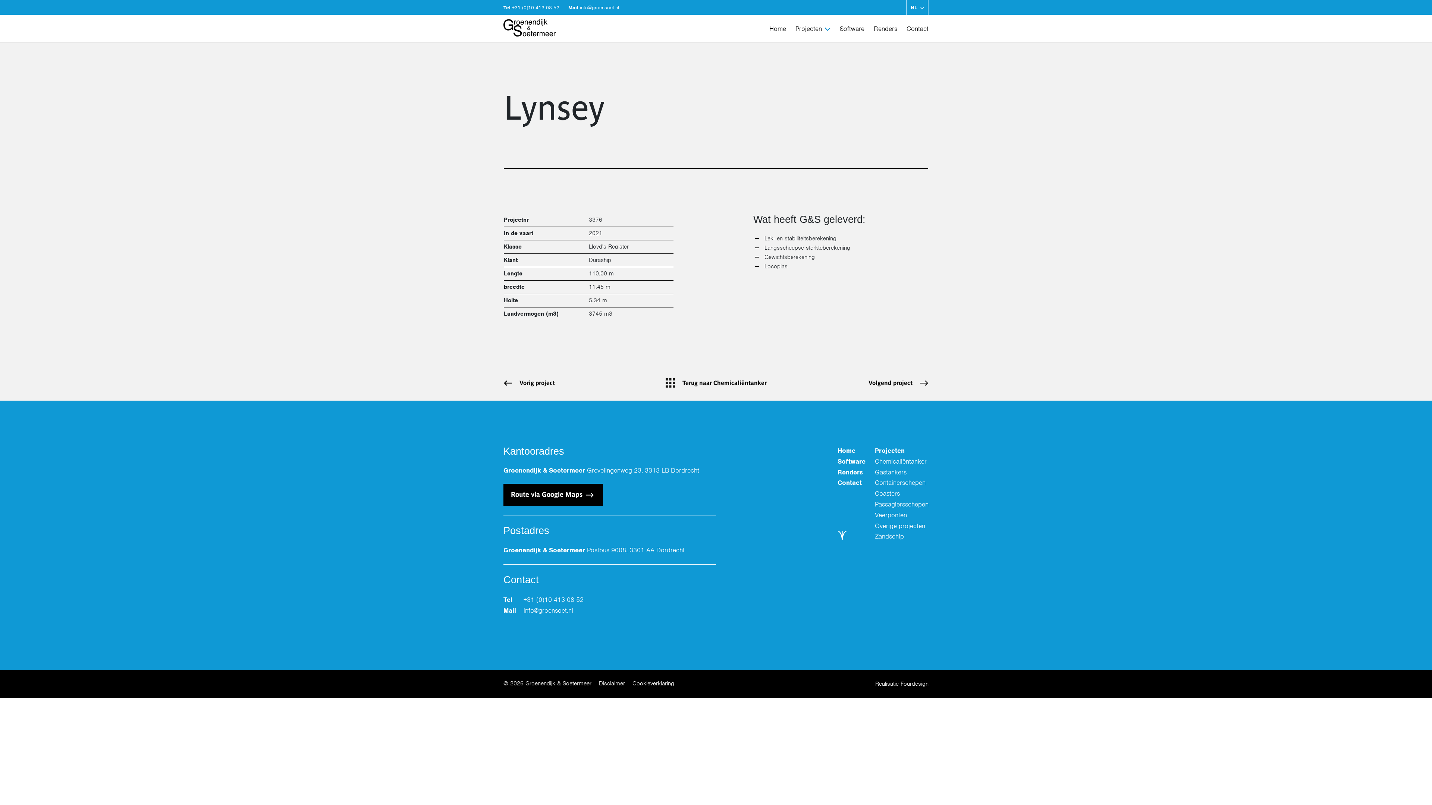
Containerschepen (900, 483)
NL (914, 7)
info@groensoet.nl (599, 7)
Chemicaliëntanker (901, 461)
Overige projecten (900, 526)
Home (777, 29)
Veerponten (891, 515)
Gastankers (891, 472)
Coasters (887, 493)
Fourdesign (915, 684)
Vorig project (537, 382)
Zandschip (889, 536)
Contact (918, 29)
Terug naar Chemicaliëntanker (724, 382)
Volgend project (891, 382)
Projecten (808, 29)
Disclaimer (612, 683)
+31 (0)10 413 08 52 (536, 7)
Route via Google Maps (547, 494)
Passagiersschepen (902, 504)
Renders (885, 29)
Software (852, 29)
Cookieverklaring (653, 683)
